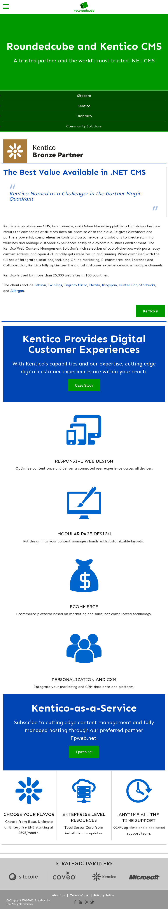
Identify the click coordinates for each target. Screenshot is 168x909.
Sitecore (84, 96)
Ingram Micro (75, 285)
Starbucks (147, 285)
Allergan (17, 291)
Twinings (55, 285)
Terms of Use (79, 895)
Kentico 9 (150, 311)
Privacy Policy (104, 895)
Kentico (84, 106)
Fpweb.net (84, 751)
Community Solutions (84, 126)
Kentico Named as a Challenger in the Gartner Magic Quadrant (75, 196)
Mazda (94, 285)
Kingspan (109, 285)
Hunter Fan (128, 285)
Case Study (84, 385)
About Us (58, 895)
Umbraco (84, 116)
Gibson (40, 285)
